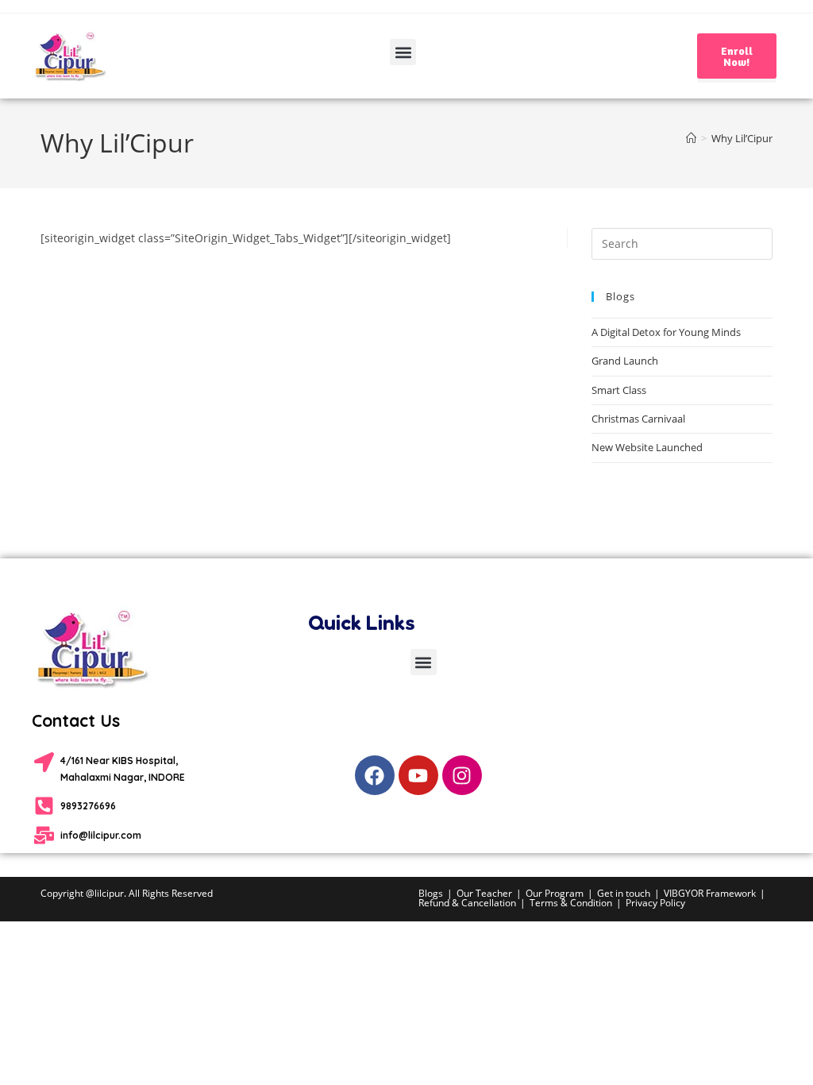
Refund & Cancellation (467, 902)
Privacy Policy (655, 902)
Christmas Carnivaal (638, 418)
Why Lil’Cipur (742, 138)
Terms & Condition (571, 902)
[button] (403, 52)
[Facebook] (375, 775)
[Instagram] (462, 775)
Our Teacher (484, 893)
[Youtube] (418, 775)
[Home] (691, 138)
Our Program (555, 893)
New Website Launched (647, 447)
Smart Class (618, 390)
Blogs (430, 893)
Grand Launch (624, 360)
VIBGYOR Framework (710, 893)
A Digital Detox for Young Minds (666, 332)
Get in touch (623, 893)
